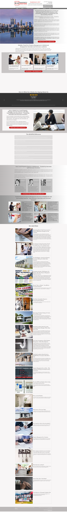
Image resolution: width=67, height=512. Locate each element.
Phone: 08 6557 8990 (49, 3)
